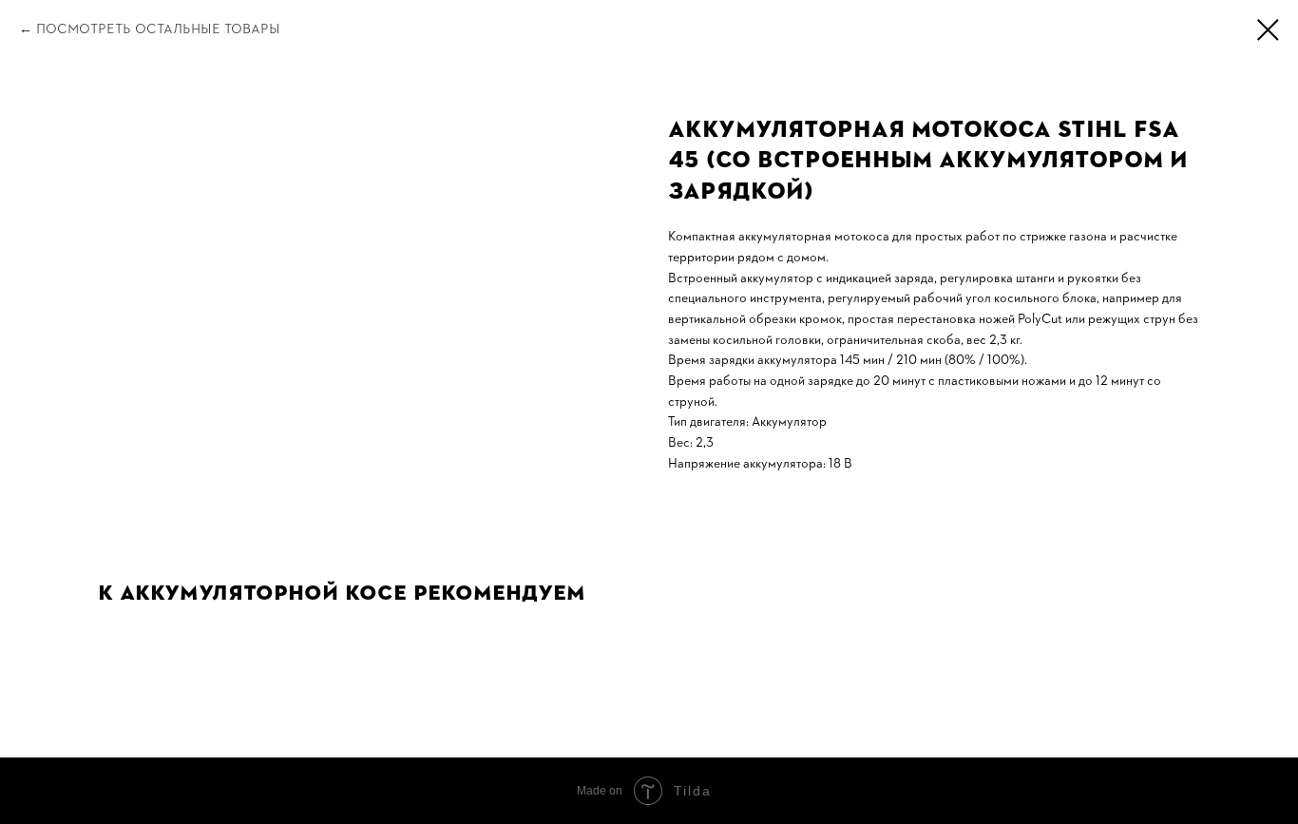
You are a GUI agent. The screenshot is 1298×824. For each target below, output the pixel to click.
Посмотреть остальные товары (158, 28)
